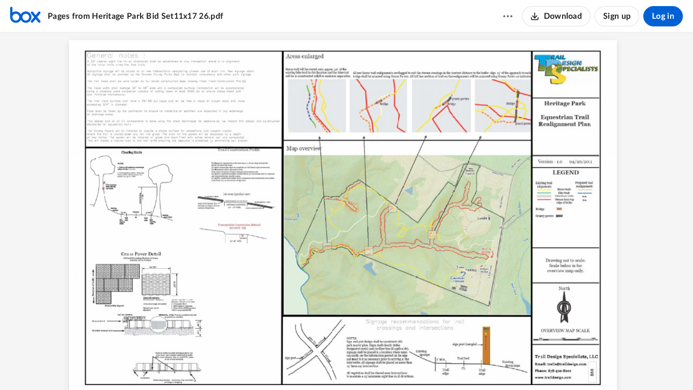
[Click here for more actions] (508, 16)
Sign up (617, 16)
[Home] (25, 16)
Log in (663, 16)
